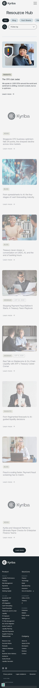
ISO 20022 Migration (8, 623)
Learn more (6, 94)
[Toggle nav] (35, 3)
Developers (25, 646)
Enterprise (25, 610)
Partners (24, 651)
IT (22, 603)
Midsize (24, 613)
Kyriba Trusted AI (7, 626)
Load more (19, 550)
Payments (5, 586)
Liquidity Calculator (7, 661)
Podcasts (4, 646)
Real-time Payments (8, 631)
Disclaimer (33, 674)
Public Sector (25, 615)
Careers (24, 648)
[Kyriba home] (9, 3)
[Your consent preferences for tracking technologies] (3, 685)
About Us (24, 641)
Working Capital (6, 591)
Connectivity (5, 588)
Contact (24, 653)
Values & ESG (26, 643)
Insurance (24, 588)
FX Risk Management (8, 621)
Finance (24, 578)
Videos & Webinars (7, 648)
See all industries (27, 591)
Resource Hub (6, 641)
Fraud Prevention (7, 608)
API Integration (6, 603)
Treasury (4, 580)
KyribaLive (5, 656)
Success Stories (7, 643)
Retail (23, 583)
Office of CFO (26, 598)
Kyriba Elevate (6, 659)
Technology (25, 580)
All (5, 20)
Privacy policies (7, 674)
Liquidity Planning (7, 629)
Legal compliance (21, 674)
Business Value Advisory (9, 653)
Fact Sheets (26, 20)
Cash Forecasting (7, 606)
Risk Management (7, 583)
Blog (14, 20)
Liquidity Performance (8, 578)
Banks (23, 618)
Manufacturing (26, 586)
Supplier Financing (7, 634)
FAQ (3, 651)
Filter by (14, 27)
